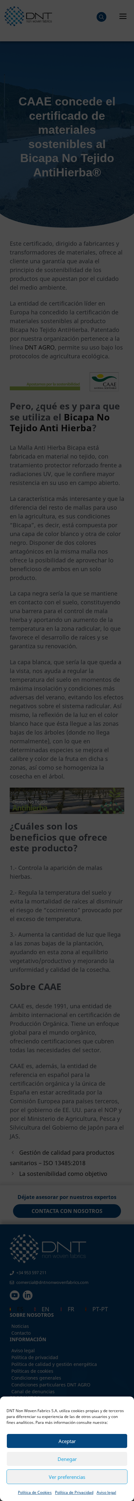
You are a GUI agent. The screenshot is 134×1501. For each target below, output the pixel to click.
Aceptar (67, 1441)
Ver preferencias (67, 1477)
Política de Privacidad (74, 1492)
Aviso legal (106, 1492)
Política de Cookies (35, 1492)
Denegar (67, 1459)
